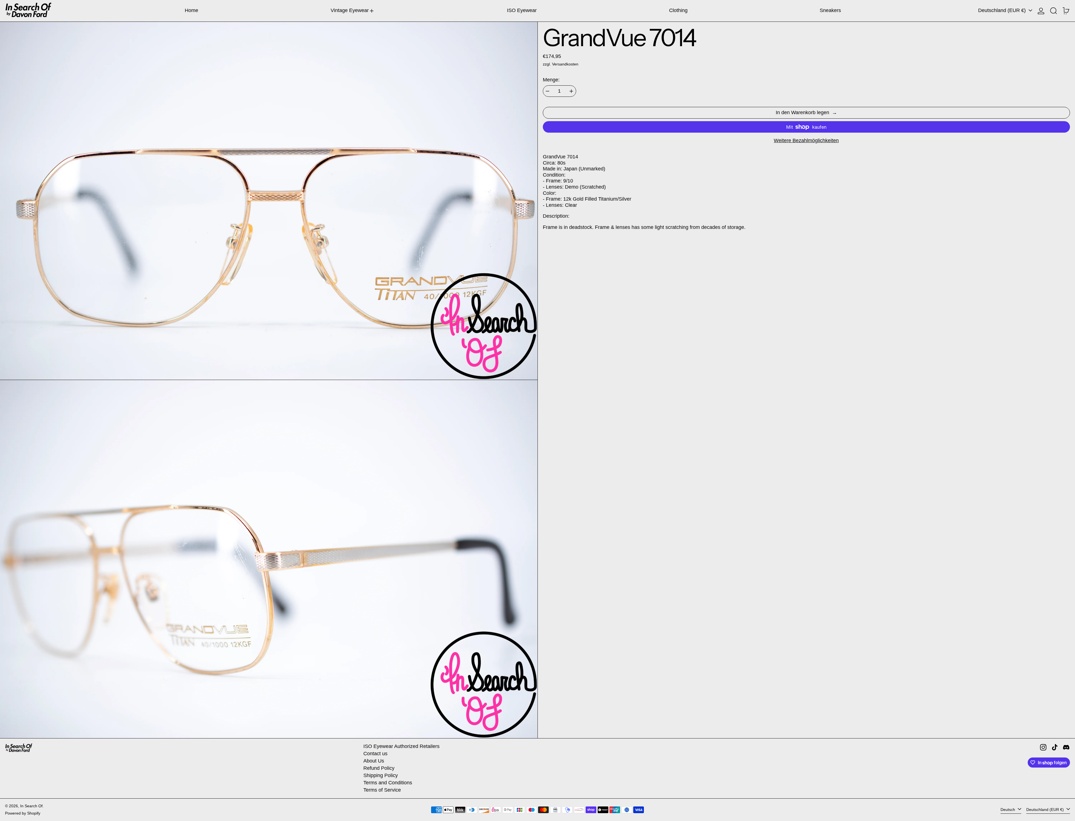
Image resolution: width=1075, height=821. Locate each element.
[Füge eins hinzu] (571, 91)
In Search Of (31, 806)
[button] (1053, 11)
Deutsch (1008, 809)
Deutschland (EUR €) (1002, 10)
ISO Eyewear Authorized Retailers (401, 746)
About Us (373, 761)
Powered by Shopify (22, 813)
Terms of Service (382, 790)
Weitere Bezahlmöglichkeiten (806, 140)
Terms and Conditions (387, 782)
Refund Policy (378, 768)
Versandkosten (565, 64)
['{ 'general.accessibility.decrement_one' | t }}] (548, 91)
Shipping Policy (380, 775)
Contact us (375, 753)
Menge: (551, 80)
